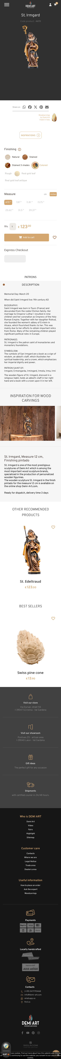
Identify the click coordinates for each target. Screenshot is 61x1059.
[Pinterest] (41, 107)
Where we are (30, 857)
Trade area (30, 865)
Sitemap (30, 837)
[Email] (47, 107)
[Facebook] (30, 107)
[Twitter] (35, 107)
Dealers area (30, 869)
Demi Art (31, 821)
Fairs (30, 829)
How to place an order (30, 885)
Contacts (31, 853)
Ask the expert (30, 889)
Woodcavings (31, 893)
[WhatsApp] (24, 107)
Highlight (30, 833)
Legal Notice (30, 861)
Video (30, 825)
